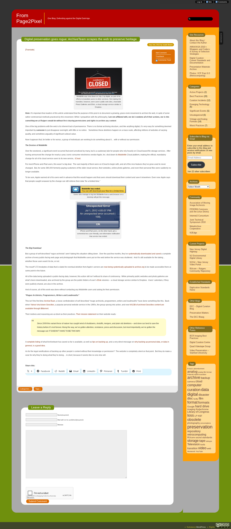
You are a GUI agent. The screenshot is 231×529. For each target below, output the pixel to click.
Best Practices (196, 96)
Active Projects (197, 92)
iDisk (99, 280)
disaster (203, 394)
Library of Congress (198, 411)
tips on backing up (100, 342)
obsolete (194, 420)
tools (202, 444)
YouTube (199, 451)
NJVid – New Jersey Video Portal (199, 263)
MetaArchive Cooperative (195, 227)
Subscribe (196, 165)
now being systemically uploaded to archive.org (124, 267)
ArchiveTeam (49, 301)
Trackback (160, 56)
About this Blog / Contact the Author (198, 41)
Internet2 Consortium (199, 216)
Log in (199, 2)
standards (207, 437)
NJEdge (193, 233)
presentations (206, 423)
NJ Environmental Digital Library (198, 257)
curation (194, 390)
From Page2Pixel (29, 18)
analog (192, 371)
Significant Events (198, 111)
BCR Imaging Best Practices (198, 337)
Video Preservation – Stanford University (199, 351)
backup (205, 377)
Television (193, 444)
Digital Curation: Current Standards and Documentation (200, 60)
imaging (191, 409)
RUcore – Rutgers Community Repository (200, 269)
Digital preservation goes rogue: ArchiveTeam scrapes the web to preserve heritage (81, 39)
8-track (190, 369)
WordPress (201, 527)
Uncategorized (196, 115)
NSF (200, 416)
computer (194, 385)
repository (194, 431)
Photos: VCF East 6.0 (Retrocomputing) (200, 74)
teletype (209, 441)
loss (190, 415)
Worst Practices (197, 125)
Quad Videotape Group (200, 346)
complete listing (33, 342)
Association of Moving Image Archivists (200, 204)
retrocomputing (196, 434)
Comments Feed (164, 60)
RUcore (191, 437)
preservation (199, 426)
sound (198, 437)
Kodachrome (202, 409)
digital (192, 394)
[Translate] (29, 50)
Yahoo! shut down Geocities (42, 305)
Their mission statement (86, 314)
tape (202, 440)
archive (193, 377)
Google (191, 406)
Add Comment (161, 53)
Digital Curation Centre (200, 342)
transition (192, 448)
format (192, 402)
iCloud (77, 158)
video (202, 448)
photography (193, 423)
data (205, 389)
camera (191, 381)
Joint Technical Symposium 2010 (198, 221)
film (201, 398)
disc (190, 398)
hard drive (202, 406)
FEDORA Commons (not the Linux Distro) (199, 210)
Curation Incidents (198, 100)
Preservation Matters (199, 313)
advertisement (198, 369)
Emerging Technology (199, 104)
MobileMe (122, 155)
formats (203, 402)
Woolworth (191, 451)
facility (195, 399)
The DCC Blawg (197, 317)
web (209, 448)
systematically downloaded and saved (144, 254)
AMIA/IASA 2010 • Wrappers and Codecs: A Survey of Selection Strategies (200, 50)
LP (196, 416)
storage (193, 441)
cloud (198, 381)
